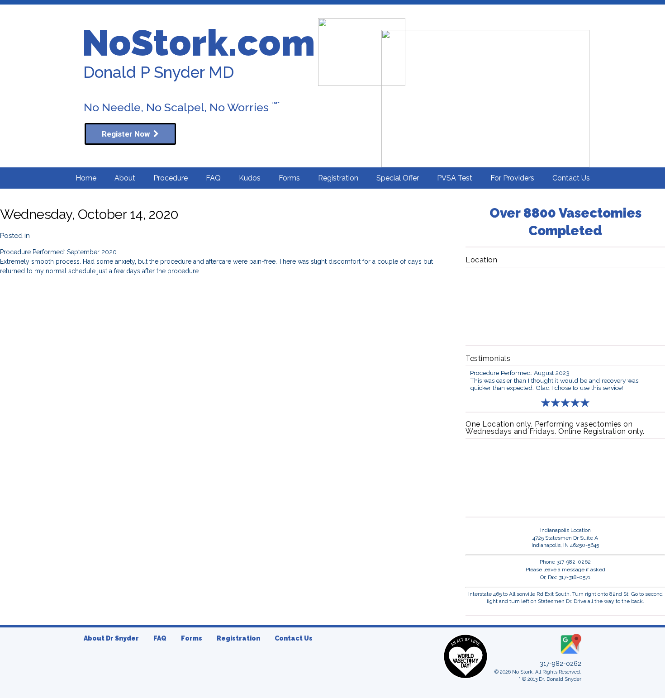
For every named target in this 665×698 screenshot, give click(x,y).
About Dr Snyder (111, 638)
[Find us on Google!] (570, 654)
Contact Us (571, 178)
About (124, 178)
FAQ (213, 178)
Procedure (170, 178)
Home (86, 178)
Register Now (127, 133)
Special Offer (397, 178)
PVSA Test (454, 178)
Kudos (250, 178)
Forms (289, 178)
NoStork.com (198, 43)
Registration (338, 178)
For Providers (512, 178)
